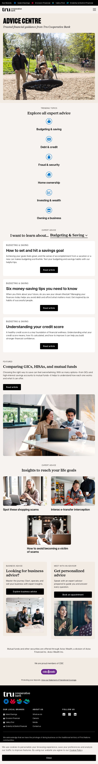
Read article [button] (49, 269)
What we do (37, 714)
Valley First (10, 722)
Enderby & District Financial (16, 726)
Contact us (37, 726)
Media (35, 722)
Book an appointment (77, 595)
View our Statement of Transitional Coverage (58, 680)
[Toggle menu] (94, 9)
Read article (12, 387)
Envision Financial (13, 718)
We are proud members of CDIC (49, 663)
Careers (36, 718)
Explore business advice (25, 591)
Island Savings (11, 714)
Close (49, 757)
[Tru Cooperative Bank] (12, 9)
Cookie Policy (76, 750)
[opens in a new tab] (49, 672)
